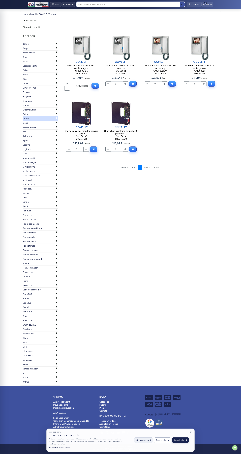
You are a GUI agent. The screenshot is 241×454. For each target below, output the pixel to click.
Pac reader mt (29, 241)
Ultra (25, 346)
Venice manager (30, 368)
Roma (25, 281)
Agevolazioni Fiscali (108, 424)
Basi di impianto (30, 65)
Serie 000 (27, 294)
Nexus (26, 193)
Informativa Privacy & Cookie (66, 424)
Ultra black (28, 351)
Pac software (29, 245)
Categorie (104, 401)
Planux (26, 263)
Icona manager (30, 127)
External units (29, 109)
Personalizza (162, 440)
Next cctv (27, 188)
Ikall (24, 131)
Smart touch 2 (29, 324)
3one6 (26, 44)
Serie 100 (27, 302)
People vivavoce (30, 254)
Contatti (103, 410)
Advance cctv (29, 52)
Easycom (27, 96)
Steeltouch (28, 333)
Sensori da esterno (32, 289)
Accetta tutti (180, 440)
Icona (25, 123)
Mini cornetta (29, 166)
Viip (24, 373)
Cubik (25, 83)
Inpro (25, 140)
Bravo (25, 74)
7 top (25, 48)
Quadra (26, 276)
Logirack (27, 149)
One (25, 197)
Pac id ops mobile (31, 223)
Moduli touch (29, 184)
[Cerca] (182, 4)
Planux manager (30, 267)
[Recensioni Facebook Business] (159, 423)
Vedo (25, 364)
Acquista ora (82, 85)
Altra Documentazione (64, 427)
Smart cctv (28, 320)
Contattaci (104, 427)
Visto (25, 377)
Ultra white (28, 355)
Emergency (28, 101)
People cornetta (30, 250)
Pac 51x (26, 206)
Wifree (26, 382)
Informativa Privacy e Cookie (59, 448)
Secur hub (27, 285)
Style (25, 338)
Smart (25, 316)
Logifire (26, 144)
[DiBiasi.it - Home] (38, 4)
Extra (25, 114)
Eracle (26, 105)
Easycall (27, 92)
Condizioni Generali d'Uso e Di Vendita (71, 421)
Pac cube (27, 210)
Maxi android (29, 158)
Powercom (28, 272)
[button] (55, 4)
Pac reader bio (29, 232)
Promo (102, 407)
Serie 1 (26, 298)
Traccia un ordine (107, 421)
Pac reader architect (32, 228)
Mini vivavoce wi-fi (31, 175)
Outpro (26, 202)
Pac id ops (27, 215)
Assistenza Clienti (62, 401)
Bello (25, 70)
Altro (25, 57)
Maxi (25, 153)
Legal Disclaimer (61, 418)
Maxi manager (29, 162)
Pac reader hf (29, 237)
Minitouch (27, 180)
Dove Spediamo (60, 404)
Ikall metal (27, 136)
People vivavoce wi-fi (32, 259)
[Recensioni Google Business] (149, 423)
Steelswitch (28, 329)
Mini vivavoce (29, 171)
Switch (26, 342)
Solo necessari (143, 440)
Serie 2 (26, 307)
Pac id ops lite (29, 219)
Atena (25, 61)
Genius (26, 118)
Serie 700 (27, 311)
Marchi (102, 404)
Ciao (25, 79)
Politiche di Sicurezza (63, 407)
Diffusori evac (29, 87)
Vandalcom (28, 360)
